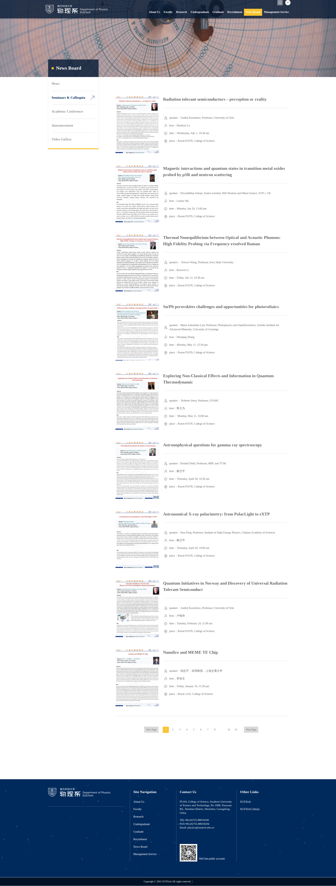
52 (229, 729)
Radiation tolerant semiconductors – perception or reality (215, 99)
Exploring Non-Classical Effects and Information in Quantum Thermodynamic (218, 379)
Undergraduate (200, 12)
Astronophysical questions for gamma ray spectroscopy (212, 445)
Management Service (276, 12)
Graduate (218, 12)
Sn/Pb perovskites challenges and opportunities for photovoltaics (221, 307)
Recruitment (234, 12)
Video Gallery (62, 139)
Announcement (62, 125)
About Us (154, 12)
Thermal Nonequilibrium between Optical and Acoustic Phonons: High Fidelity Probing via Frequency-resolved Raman (222, 240)
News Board (253, 12)
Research (181, 12)
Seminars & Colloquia (68, 98)
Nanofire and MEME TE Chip (190, 652)
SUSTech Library (250, 809)
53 (236, 729)
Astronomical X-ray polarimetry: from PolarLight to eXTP (216, 514)
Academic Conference (67, 111)
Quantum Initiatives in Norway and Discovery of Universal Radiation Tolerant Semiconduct (225, 586)
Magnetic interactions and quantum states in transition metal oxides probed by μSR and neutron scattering (224, 171)
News (55, 84)
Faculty (168, 12)
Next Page (251, 729)
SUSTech (245, 801)
